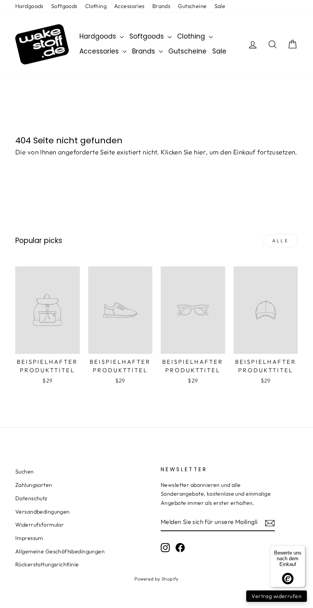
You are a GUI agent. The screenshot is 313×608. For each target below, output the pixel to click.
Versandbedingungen (42, 511)
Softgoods (64, 6)
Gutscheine (192, 6)
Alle (280, 240)
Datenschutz (31, 498)
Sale (220, 6)
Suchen (24, 471)
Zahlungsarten (33, 485)
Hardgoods (29, 6)
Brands (161, 6)
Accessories (129, 6)
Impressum (29, 538)
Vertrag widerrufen (277, 596)
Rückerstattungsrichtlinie (47, 564)
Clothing (95, 6)
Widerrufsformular (39, 524)
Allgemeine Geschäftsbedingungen (60, 551)
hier (200, 152)
